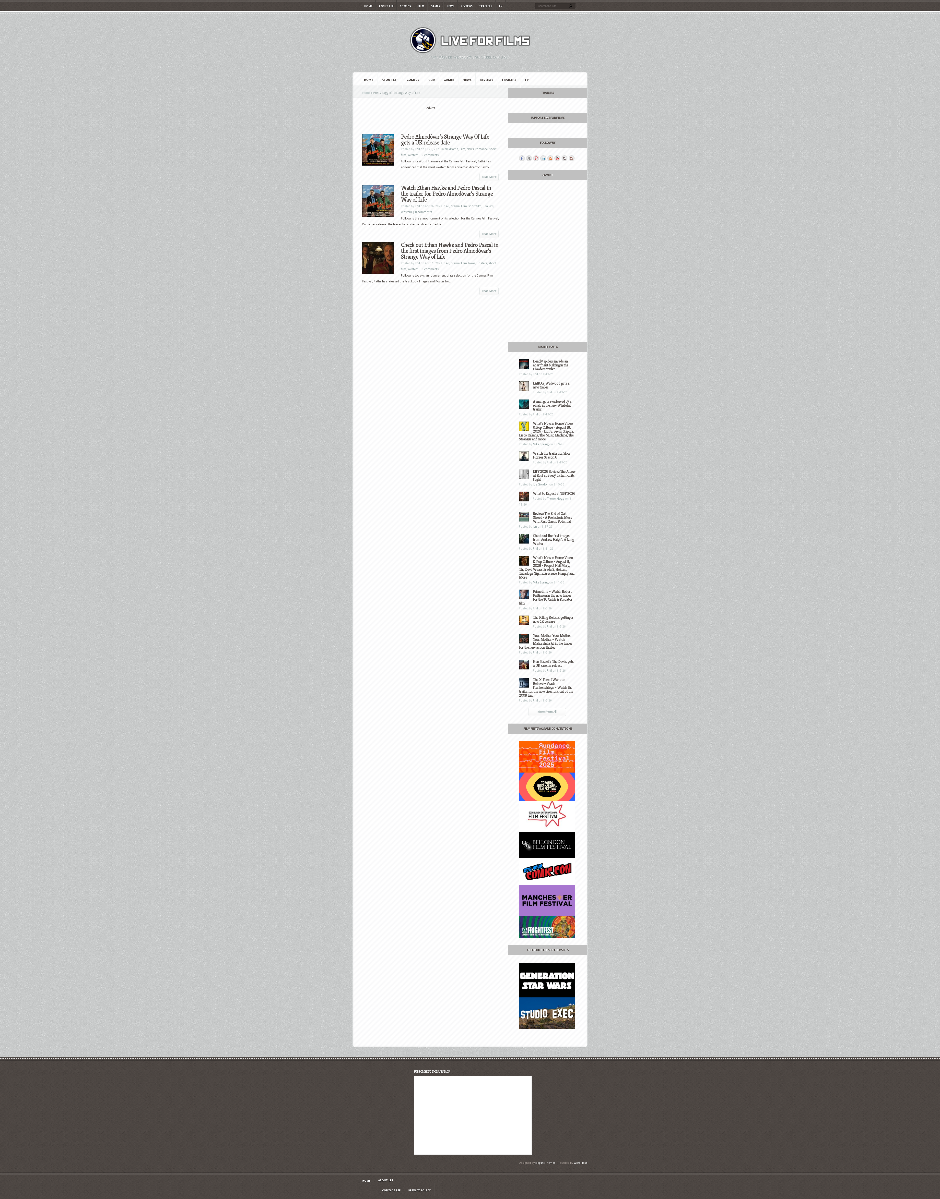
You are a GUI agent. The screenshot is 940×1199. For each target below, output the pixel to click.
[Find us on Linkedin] (543, 158)
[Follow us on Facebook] (522, 158)
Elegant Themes (545, 1162)
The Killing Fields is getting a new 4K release (553, 619)
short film (475, 206)
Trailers (485, 6)
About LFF (386, 6)
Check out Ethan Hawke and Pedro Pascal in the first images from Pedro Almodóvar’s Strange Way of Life (449, 250)
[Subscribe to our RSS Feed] (550, 158)
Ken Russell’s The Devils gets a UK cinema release (553, 663)
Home (368, 6)
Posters (482, 263)
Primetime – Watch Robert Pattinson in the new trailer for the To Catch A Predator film (545, 597)
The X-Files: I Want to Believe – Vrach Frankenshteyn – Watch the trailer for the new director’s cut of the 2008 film (546, 687)
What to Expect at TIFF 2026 (554, 493)
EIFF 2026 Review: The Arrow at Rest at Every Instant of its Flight (554, 475)
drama (453, 149)
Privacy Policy (419, 1190)
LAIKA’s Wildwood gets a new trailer (551, 385)
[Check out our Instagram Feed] (572, 158)
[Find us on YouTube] (557, 158)
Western (413, 155)
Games (435, 6)
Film (420, 6)
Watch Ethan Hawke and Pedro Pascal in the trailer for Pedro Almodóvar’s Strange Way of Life (447, 193)
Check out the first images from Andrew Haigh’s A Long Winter (553, 539)
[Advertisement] (430, 117)
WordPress (581, 1162)
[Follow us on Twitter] (529, 158)
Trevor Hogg (555, 498)
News (450, 6)
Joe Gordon (541, 484)
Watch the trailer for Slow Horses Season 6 (551, 455)
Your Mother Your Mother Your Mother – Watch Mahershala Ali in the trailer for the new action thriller (545, 641)
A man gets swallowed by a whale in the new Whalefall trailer (552, 405)
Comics (405, 6)
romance (481, 149)
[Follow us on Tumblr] (564, 158)
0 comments (430, 155)
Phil (417, 149)
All (446, 149)
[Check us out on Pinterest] (536, 158)
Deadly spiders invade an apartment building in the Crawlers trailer (550, 365)
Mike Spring (541, 444)
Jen (535, 526)
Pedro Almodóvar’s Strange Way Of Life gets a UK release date (445, 139)
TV (500, 6)
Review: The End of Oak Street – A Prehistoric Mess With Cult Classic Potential (552, 517)
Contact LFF (391, 1190)
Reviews (467, 6)
